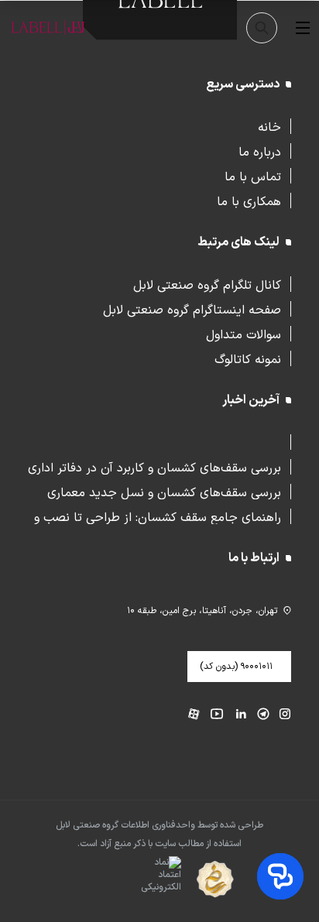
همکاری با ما (249, 200)
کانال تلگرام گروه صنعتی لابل (207, 284)
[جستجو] (261, 27)
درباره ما (259, 151)
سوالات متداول (243, 333)
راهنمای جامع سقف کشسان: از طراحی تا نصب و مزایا (157, 516)
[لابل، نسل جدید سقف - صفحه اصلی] (48, 28)
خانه (269, 126)
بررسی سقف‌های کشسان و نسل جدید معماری (164, 491)
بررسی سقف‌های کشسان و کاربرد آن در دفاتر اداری (154, 467)
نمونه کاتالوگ (247, 358)
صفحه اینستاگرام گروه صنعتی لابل (192, 309)
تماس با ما (253, 175)
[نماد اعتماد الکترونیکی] (133, 880)
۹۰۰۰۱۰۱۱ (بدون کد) (236, 667)
